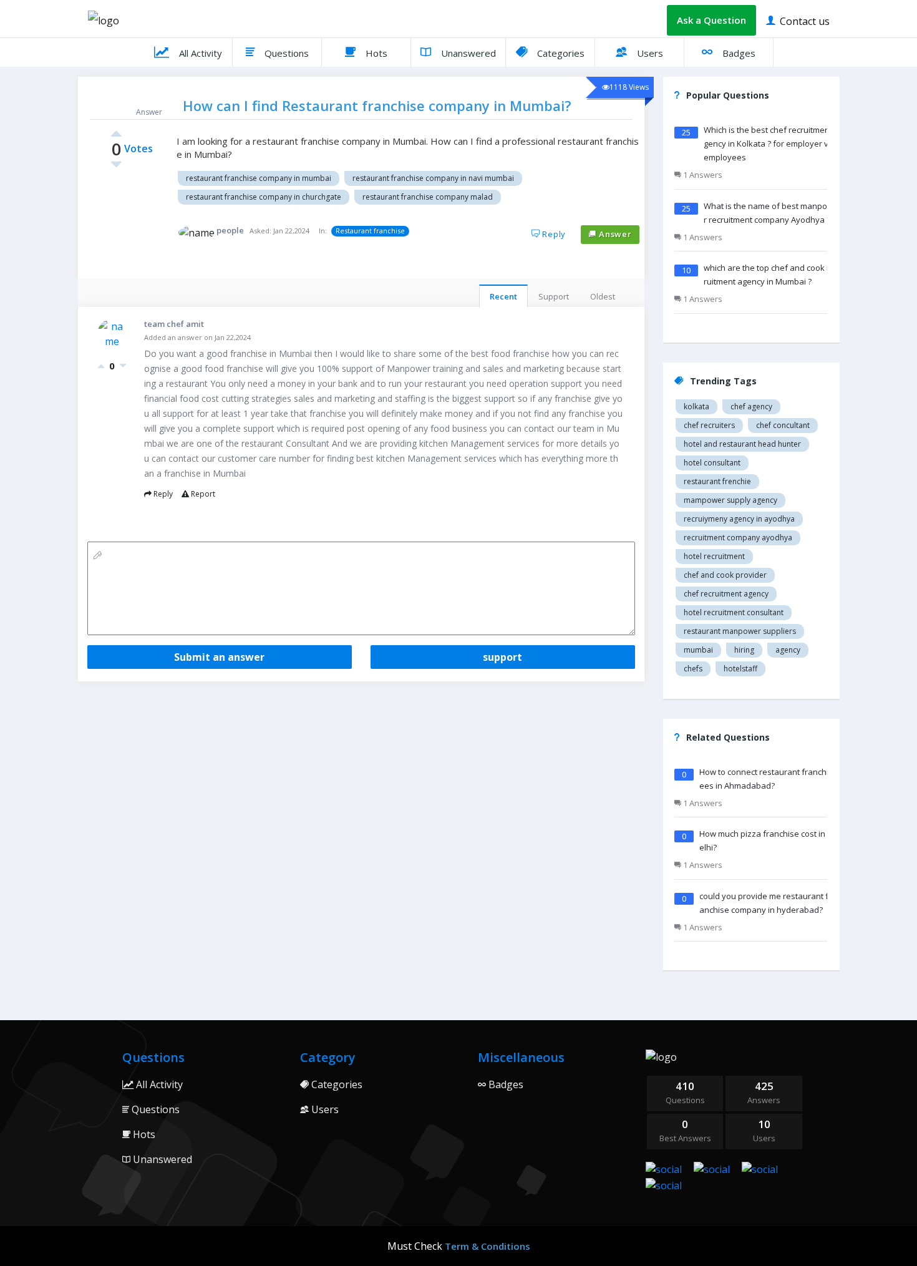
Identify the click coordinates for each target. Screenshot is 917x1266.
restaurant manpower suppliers (740, 631)
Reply (553, 234)
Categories (560, 53)
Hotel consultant (712, 462)
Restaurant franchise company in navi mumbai (433, 178)
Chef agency (751, 406)
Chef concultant (783, 425)
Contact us (803, 21)
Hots (375, 53)
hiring (744, 650)
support (502, 657)
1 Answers (701, 174)
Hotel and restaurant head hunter (742, 444)
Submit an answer (219, 657)
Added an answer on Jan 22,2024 (197, 337)
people (230, 230)
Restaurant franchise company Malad (427, 197)
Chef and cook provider (725, 575)
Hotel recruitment (714, 556)
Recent (503, 296)
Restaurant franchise (370, 230)
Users (648, 53)
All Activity (199, 53)
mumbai (698, 650)
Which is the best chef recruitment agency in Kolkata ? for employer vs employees (771, 143)
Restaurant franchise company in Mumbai (258, 178)
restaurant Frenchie (717, 481)
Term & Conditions (487, 1246)
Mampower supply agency (730, 500)
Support (553, 296)
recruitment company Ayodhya (738, 537)
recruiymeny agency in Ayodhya (739, 519)
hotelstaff (740, 668)
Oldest (602, 296)
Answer (614, 234)
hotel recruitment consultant (734, 612)
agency (787, 650)
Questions (285, 53)
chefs (693, 668)
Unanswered (467, 53)
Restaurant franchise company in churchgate (263, 197)
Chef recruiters (709, 425)
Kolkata (696, 406)
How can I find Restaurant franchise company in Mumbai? (377, 105)
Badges (737, 53)
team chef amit (174, 323)
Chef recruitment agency (726, 593)
